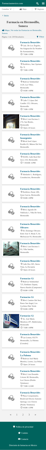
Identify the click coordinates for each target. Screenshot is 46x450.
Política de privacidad (24, 427)
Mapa (24, 9)
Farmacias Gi (27, 278)
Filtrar (41, 37)
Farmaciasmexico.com (12, 3)
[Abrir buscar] (36, 3)
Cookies (24, 433)
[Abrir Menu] (42, 3)
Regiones (40, 9)
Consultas (5, 9)
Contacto (24, 439)
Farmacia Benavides (30, 42)
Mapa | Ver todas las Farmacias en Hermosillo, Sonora (22, 31)
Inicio (6, 16)
